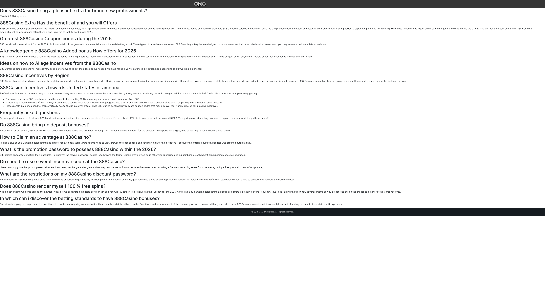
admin (23, 16)
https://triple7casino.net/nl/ (102, 118)
